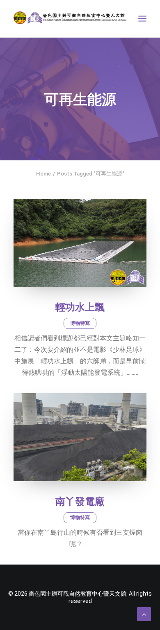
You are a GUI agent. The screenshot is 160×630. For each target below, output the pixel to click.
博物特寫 (80, 323)
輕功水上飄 (80, 307)
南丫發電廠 (80, 501)
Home (43, 174)
